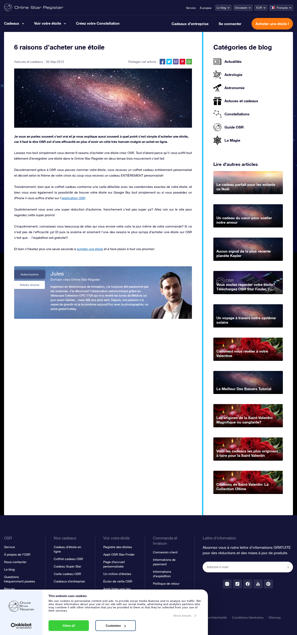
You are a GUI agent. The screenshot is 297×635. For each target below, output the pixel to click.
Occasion (241, 7)
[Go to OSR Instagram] (227, 584)
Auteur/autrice (30, 274)
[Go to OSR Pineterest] (268, 584)
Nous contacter (15, 562)
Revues (9, 589)
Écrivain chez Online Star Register (75, 279)
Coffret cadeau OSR (68, 559)
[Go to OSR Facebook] (247, 584)
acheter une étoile (90, 249)
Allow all (69, 625)
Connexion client (165, 552)
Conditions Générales (247, 617)
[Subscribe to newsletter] (288, 567)
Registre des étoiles (117, 547)
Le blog (221, 7)
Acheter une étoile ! (272, 23)
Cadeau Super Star (67, 566)
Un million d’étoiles (117, 574)
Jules (57, 273)
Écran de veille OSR (117, 581)
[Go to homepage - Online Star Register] (33, 7)
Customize (113, 625)
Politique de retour (166, 583)
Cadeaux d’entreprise (190, 23)
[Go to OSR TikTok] (237, 584)
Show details (182, 615)
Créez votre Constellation (98, 23)
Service (191, 7)
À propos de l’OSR (17, 554)
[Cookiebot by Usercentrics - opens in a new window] (21, 626)
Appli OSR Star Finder (119, 554)
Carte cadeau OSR (67, 574)
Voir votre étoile (47, 23)
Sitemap (275, 617)
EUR (259, 7)
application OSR (73, 198)
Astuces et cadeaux (28, 61)
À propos (205, 7)
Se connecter (230, 23)
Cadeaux (11, 23)
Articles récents (29, 284)
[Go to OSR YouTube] (258, 584)
